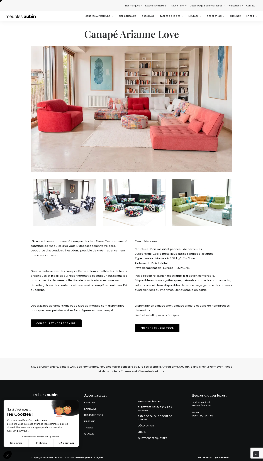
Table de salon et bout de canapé (155, 418)
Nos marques (132, 5)
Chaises (89, 434)
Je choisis (41, 442)
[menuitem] (134, 5)
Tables (88, 427)
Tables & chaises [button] (170, 16)
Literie (250, 16)
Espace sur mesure (155, 5)
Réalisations (234, 5)
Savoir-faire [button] (177, 5)
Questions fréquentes (152, 438)
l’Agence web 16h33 (222, 457)
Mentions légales (149, 401)
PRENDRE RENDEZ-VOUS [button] (157, 328)
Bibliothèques (127, 16)
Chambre (235, 16)
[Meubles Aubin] (21, 16)
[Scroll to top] (256, 454)
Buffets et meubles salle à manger (155, 409)
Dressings (148, 16)
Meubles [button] (193, 16)
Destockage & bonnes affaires (206, 5)
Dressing (90, 421)
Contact (250, 5)
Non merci (16, 442)
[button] (7, 455)
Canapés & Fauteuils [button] (97, 16)
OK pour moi (66, 442)
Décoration (214, 16)
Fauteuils (90, 408)
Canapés (89, 402)
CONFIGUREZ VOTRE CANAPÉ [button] (56, 323)
